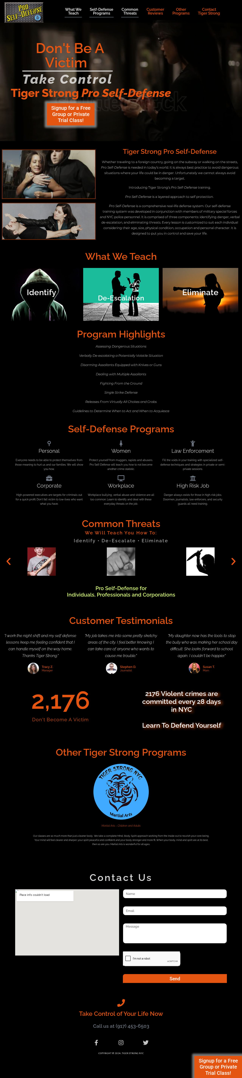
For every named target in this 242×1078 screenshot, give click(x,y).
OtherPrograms (181, 11)
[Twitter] (146, 1043)
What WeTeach (73, 11)
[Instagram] (121, 1043)
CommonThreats (130, 11)
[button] (8, 561)
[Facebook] (96, 1043)
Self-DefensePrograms (101, 11)
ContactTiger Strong (209, 11)
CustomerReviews (155, 11)
